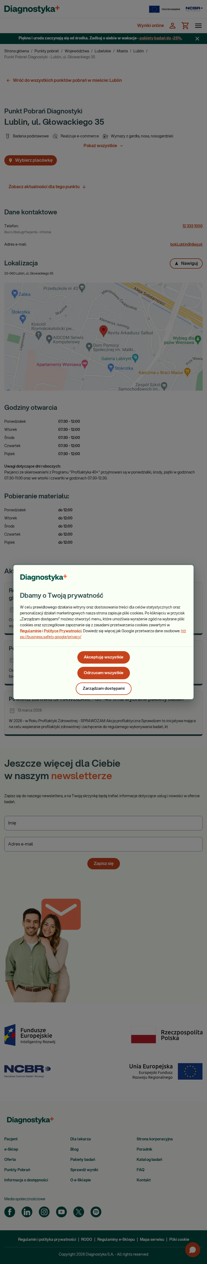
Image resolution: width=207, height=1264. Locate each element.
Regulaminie (31, 631)
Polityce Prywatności (62, 631)
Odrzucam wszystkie (103, 673)
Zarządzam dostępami (104, 689)
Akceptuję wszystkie (103, 657)
